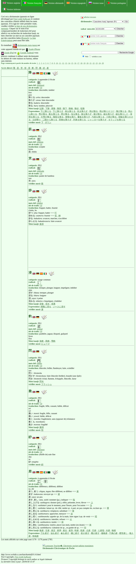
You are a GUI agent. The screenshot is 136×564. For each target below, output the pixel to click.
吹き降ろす (82, 111)
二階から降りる (49, 120)
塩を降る (75, 114)
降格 (71, 108)
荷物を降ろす (65, 120)
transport (40, 85)
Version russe (98, 3)
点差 (88, 530)
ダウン (48, 122)
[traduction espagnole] (41, 72)
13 (66, 63)
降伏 (77, 108)
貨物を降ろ (70, 117)
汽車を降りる (98, 117)
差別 (71, 530)
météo (39, 363)
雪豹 (53, 341)
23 (97, 63)
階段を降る (58, 117)
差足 (53, 530)
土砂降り (36, 120)
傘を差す (65, 533)
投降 (82, 108)
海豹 (41, 341)
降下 (65, 108)
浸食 (41, 304)
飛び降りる (121, 111)
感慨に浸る (46, 307)
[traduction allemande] (37, 72)
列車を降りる (79, 120)
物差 (114, 530)
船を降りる (54, 114)
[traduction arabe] (48, 72)
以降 (41, 108)
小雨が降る (111, 117)
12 (63, 63)
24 (100, 63)
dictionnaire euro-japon (27, 45)
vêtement (40, 450)
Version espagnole (78, 3)
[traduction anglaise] (34, 72)
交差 (47, 530)
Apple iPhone (34, 49)
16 (75, 63)
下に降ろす (58, 111)
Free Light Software (21, 19)
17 (78, 63)
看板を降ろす (83, 117)
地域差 (35, 536)
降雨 (59, 108)
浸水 (47, 304)
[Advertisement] (61, 38)
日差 (94, 530)
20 (87, 63)
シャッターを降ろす (97, 120)
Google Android (27, 53)
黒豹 (47, 341)
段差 (82, 530)
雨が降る (93, 111)
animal (39, 329)
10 (57, 63)
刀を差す (45, 533)
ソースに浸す (59, 307)
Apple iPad (9, 53)
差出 (65, 530)
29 (103, 63)
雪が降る (43, 114)
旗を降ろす (86, 114)
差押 (59, 530)
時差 (77, 530)
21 (91, 63)
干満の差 (113, 533)
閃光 (41, 381)
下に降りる (46, 111)
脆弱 (41, 427)
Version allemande (56, 3)
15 (72, 63)
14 (69, 63)
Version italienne (14, 9)
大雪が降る (46, 117)
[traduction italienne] (45, 72)
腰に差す (75, 533)
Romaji (25, 38)
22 (94, 63)
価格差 (104, 533)
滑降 (53, 108)
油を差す (55, 533)
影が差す (85, 533)
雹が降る (65, 114)
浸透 (53, 304)
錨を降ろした (122, 114)
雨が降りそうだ (106, 111)
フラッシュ (46, 384)
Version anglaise (13, 3)
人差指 (101, 530)
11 (60, 63)
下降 (47, 108)
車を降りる (70, 111)
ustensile (40, 171)
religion (40, 142)
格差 (41, 530)
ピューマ (45, 344)
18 (81, 63)
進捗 (41, 224)
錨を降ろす (108, 114)
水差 (108, 530)
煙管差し (123, 533)
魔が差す (95, 533)
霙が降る (97, 114)
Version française (34, 3)
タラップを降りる (116, 120)
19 (84, 63)
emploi (40, 203)
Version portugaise (118, 3)
